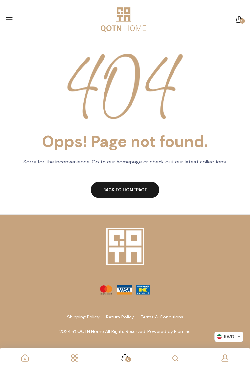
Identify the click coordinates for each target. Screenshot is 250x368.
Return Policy (120, 317)
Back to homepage (125, 189)
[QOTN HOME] (123, 20)
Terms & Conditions (162, 317)
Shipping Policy (83, 317)
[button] (228, 337)
